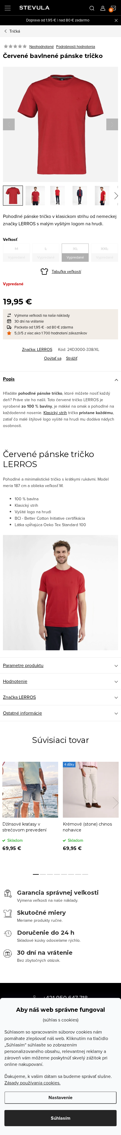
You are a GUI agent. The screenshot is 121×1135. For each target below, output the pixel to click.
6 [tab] (71, 874)
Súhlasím (60, 1118)
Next (116, 803)
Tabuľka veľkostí (66, 271)
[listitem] (60, 315)
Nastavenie (60, 1097)
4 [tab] (57, 874)
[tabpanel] (30, 811)
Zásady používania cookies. (32, 1082)
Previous (5, 803)
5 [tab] (64, 874)
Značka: (37, 349)
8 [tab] (85, 874)
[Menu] (7, 7)
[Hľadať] (92, 7)
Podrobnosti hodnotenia (75, 46)
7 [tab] (78, 874)
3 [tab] (50, 874)
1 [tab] (36, 874)
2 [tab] (43, 874)
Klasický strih (55, 413)
